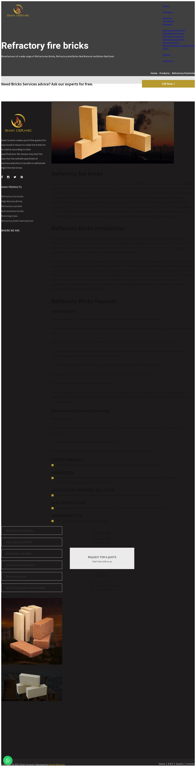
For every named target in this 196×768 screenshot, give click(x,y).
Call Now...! (168, 83)
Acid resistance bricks (174, 39)
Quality (166, 54)
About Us (167, 18)
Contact (190, 763)
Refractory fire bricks (174, 30)
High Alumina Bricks (173, 33)
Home (154, 73)
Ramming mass (171, 42)
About (162, 763)
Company (168, 12)
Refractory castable (173, 36)
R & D (165, 48)
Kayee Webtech (57, 764)
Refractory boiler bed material (179, 45)
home (166, 6)
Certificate (168, 21)
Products (167, 24)
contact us (168, 61)
